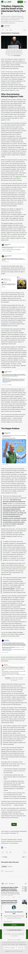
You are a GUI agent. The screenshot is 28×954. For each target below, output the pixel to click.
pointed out (12, 695)
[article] (14, 892)
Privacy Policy (15, 935)
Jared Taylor (22, 569)
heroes (20, 422)
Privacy (13, 944)
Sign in (25, 2)
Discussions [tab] (11, 883)
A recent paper (5, 747)
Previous (5, 857)
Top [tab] (2, 883)
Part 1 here (16, 90)
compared (10, 332)
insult (23, 360)
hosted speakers (5, 567)
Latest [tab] (6, 883)
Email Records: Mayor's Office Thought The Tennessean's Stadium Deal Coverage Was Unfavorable (9, 889)
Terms (16, 944)
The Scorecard (15, 33)
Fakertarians (7, 677)
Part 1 (2, 338)
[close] (24, 906)
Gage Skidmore (17, 55)
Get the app (20, 947)
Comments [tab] (4, 866)
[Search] (25, 883)
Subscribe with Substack (15, 930)
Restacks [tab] (10, 866)
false (23, 629)
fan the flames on (13, 236)
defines (11, 209)
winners (15, 143)
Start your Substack (10, 947)
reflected (3, 634)
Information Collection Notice (18, 934)
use (7, 360)
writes (15, 493)
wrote (19, 719)
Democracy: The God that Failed (18, 529)
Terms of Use (21, 933)
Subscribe (20, 2)
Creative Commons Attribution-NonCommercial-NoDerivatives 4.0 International (11, 841)
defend (16, 271)
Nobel (8, 143)
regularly (3, 360)
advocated (7, 118)
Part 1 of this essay (7, 71)
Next (23, 857)
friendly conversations (7, 659)
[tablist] (7, 866)
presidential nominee (7, 636)
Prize (11, 143)
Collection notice (23, 944)
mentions (3, 572)
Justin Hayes (7, 25)
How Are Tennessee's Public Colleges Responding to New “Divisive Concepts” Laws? (9, 902)
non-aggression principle (19, 176)
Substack (7, 951)
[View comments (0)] (7, 30)
